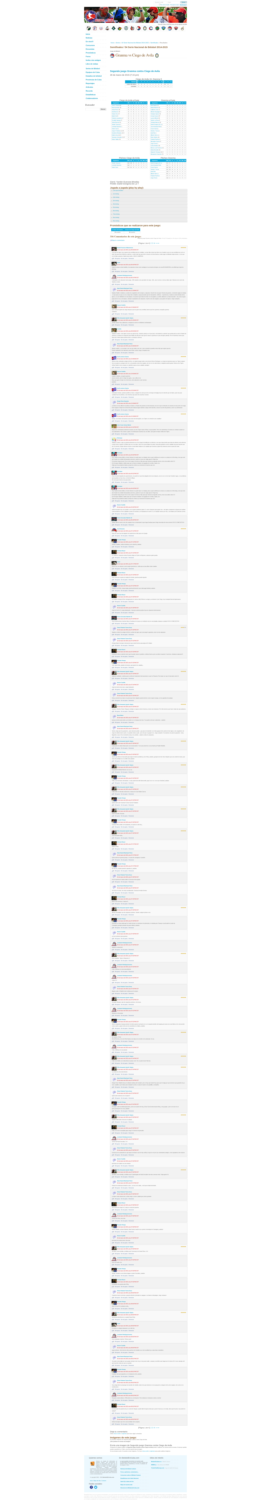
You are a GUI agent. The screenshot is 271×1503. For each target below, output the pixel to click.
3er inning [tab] (116, 200)
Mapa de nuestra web (126, 1484)
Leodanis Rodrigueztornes (124, 275)
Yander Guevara (116, 124)
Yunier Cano (115, 128)
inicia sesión (145, 1451)
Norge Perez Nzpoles (123, 401)
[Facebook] (91, 1488)
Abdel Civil (114, 116)
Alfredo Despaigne (155, 111)
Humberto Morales (116, 133)
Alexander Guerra (155, 141)
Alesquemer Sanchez (156, 154)
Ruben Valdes (115, 139)
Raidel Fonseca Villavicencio (125, 247)
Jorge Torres (154, 143)
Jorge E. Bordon (116, 130)
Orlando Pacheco (155, 139)
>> (158, 243)
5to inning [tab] (116, 207)
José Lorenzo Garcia (123, 356)
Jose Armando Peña (156, 126)
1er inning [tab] (116, 194)
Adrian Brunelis (154, 150)
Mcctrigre (119, 452)
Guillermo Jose (154, 109)
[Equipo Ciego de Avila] (145, 30)
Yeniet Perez (115, 109)
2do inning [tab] (116, 197)
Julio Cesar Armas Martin (124, 425)
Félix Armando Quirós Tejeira (125, 318)
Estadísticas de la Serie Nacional (129, 1478)
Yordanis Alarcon (155, 122)
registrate (124, 1433)
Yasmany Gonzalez (117, 137)
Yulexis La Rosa (155, 120)
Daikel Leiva (115, 135)
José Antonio (121, 528)
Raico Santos (154, 137)
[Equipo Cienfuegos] (126, 30)
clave (169, 2)
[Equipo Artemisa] (101, 30)
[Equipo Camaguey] (151, 30)
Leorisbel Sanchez (116, 126)
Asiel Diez (153, 133)
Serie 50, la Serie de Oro (127, 1481)
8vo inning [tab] (116, 217)
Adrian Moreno (154, 107)
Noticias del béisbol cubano (128, 1468)
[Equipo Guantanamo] (182, 30)
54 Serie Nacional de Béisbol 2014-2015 (135, 43)
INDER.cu (160, 1464)
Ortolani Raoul (121, 550)
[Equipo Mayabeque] (107, 30)
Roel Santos (154, 105)
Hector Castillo (121, 505)
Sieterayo (119, 438)
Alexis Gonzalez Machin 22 (124, 517)
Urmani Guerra (154, 116)
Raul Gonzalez (115, 107)
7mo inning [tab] (116, 214)
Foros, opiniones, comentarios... (129, 1472)
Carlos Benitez (154, 145)
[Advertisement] (148, 36)
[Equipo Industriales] (95, 30)
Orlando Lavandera (117, 118)
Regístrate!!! (183, 4)
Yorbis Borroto (115, 122)
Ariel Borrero (115, 111)
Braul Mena (120, 715)
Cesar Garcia (154, 128)
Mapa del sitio (97, 1480)
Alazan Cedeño (121, 305)
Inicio (112, 43)
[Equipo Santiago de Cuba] (176, 30)
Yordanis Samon (155, 114)
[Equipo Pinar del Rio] (88, 30)
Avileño (119, 329)
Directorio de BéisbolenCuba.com (129, 1487)
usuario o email (159, 2)
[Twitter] (95, 1488)
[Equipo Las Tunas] (157, 30)
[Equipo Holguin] (163, 30)
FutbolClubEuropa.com (164, 1468)
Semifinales (154, 43)
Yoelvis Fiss (115, 114)
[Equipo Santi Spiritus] (138, 30)
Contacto (104, 1480)
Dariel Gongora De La (156, 124)
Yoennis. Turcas (155, 130)
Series (118, 43)
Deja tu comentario (118, 240)
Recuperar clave (174, 4)
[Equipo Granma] (170, 30)
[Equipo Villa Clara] (132, 30)
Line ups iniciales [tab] (118, 190)
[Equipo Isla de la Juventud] (113, 30)
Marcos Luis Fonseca (156, 147)
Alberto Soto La (154, 135)
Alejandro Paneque (155, 152)
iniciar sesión (117, 1433)
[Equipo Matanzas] (120, 30)
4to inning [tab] (116, 204)
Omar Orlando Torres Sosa (124, 627)
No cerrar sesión (165, 4)
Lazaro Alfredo (154, 118)
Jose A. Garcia (115, 105)
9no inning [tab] (116, 221)
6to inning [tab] (116, 210)
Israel (118, 262)
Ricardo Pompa (121, 539)
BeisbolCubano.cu (160, 1461)
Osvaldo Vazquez (116, 120)
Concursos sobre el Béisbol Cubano (130, 1475)
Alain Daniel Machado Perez (125, 288)
